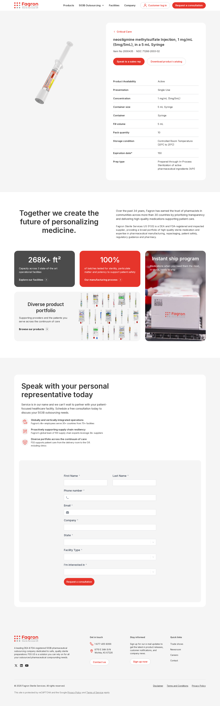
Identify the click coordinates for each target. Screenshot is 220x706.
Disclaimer (158, 685)
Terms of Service (94, 692)
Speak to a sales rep (129, 61)
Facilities (114, 5)
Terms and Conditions (177, 685)
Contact (174, 660)
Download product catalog (166, 61)
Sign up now (140, 661)
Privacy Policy (199, 685)
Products (68, 5)
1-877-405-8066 (103, 644)
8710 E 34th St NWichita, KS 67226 (104, 651)
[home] (26, 5)
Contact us (99, 662)
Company (129, 5)
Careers (174, 655)
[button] (91, 5)
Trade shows (176, 644)
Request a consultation (189, 5)
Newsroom (175, 649)
